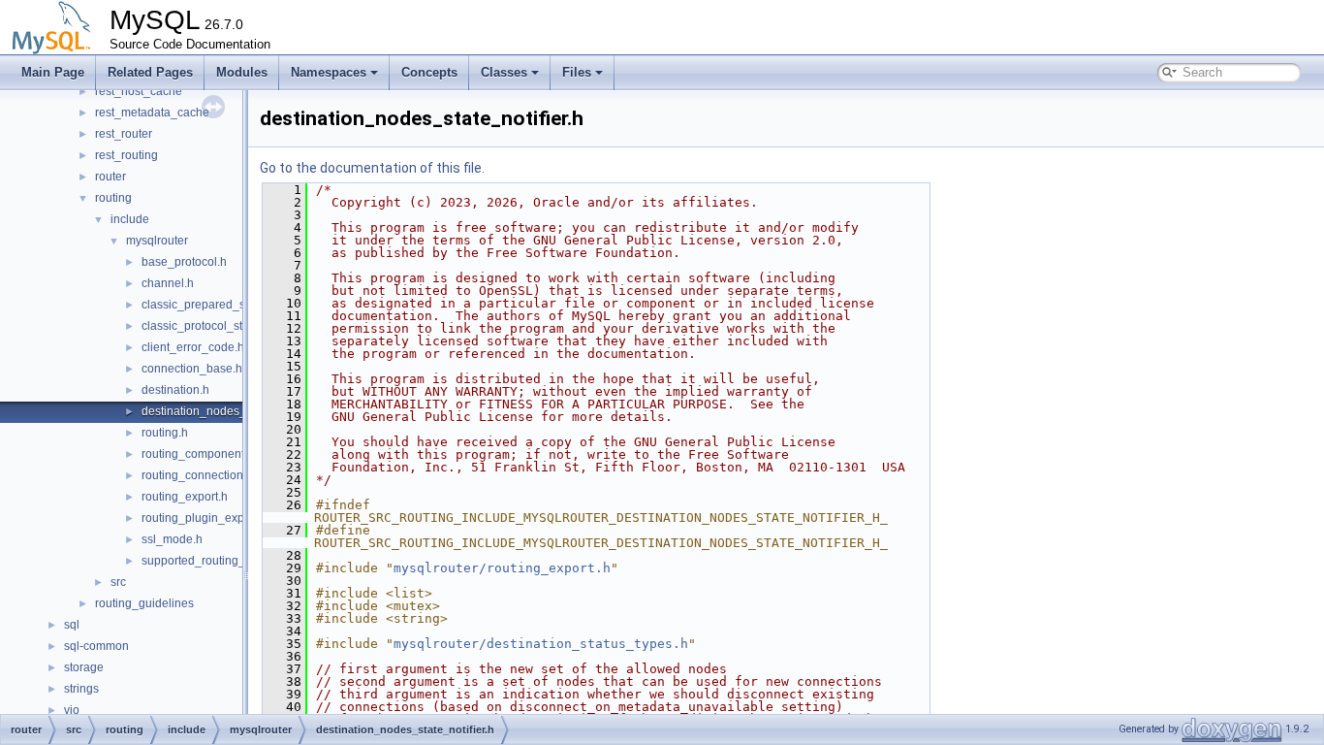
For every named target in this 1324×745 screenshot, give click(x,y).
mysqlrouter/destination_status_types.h (541, 643)
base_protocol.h (184, 262)
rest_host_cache (138, 91)
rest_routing (126, 155)
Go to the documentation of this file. (372, 168)
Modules (242, 72)
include (129, 219)
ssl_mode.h (172, 539)
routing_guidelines (144, 603)
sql (71, 625)
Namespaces (328, 72)
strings (81, 689)
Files (576, 72)
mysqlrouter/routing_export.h (502, 568)
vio (71, 710)
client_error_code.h (193, 347)
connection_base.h (192, 368)
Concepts (429, 72)
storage (84, 667)
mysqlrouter (157, 240)
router (110, 176)
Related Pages (150, 72)
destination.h (175, 390)
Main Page (52, 72)
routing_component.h (198, 454)
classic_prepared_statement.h (221, 304)
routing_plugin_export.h (205, 518)
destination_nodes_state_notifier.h (232, 411)
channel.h (168, 283)
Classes (504, 72)
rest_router (123, 134)
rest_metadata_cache (152, 112)
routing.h (165, 432)
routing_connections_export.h (220, 475)
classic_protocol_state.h (205, 326)
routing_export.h (185, 496)
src (118, 582)
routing (113, 198)
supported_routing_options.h (218, 560)
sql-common (96, 646)
